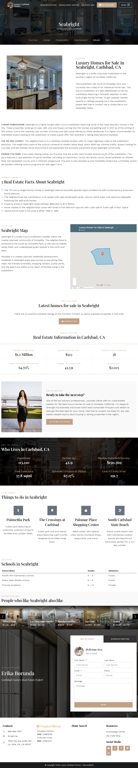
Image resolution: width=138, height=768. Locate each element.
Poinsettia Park (18, 519)
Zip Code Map (113, 735)
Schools (96, 40)
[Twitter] (127, 748)
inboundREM (88, 765)
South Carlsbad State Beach (120, 522)
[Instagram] (114, 748)
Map (107, 40)
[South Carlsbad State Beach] (120, 510)
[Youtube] (108, 748)
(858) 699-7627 (94, 649)
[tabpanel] (103, 677)
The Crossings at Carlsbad (52, 522)
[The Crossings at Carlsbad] (52, 510)
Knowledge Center (115, 731)
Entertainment (80, 40)
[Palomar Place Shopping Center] (86, 510)
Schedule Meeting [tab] (120, 639)
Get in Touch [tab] (87, 639)
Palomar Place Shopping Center (86, 522)
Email (77, 671)
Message (78, 681)
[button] (135, 616)
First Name (79, 660)
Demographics (62, 40)
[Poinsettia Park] (18, 510)
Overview (33, 40)
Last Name (109, 660)
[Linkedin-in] (108, 753)
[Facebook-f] (121, 748)
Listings (46, 40)
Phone (107, 671)
